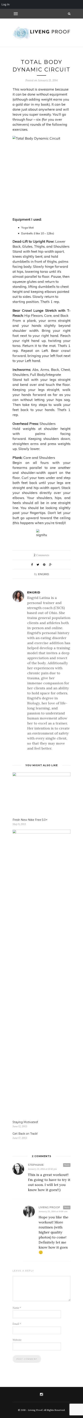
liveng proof (49, 1207)
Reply (66, 1165)
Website (17, 1340)
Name (17, 1308)
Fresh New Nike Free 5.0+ (30, 820)
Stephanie (36, 1164)
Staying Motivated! (25, 1122)
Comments (41, 555)
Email (17, 1324)
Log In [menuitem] (5, 4)
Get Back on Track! (25, 1133)
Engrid (43, 574)
